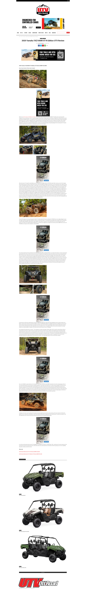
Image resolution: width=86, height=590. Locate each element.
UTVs (21, 36)
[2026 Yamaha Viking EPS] (43, 478)
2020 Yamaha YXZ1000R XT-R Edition (29, 116)
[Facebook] (39, 45)
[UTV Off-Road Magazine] (36, 43)
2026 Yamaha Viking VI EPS (22, 567)
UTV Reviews (44, 38)
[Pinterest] (43, 45)
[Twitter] (41, 45)
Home (20, 36)
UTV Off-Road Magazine (41, 43)
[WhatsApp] (45, 45)
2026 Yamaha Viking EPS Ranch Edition (24, 531)
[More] (47, 45)
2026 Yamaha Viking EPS (22, 495)
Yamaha (24, 36)
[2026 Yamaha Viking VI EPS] (43, 550)
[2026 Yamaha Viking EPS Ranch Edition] (43, 514)
